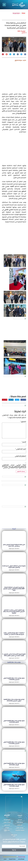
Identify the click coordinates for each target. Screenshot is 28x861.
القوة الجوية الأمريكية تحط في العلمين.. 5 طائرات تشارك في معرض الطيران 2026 (14, 655)
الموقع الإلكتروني (20, 456)
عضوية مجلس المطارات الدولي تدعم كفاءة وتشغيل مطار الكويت (14, 566)
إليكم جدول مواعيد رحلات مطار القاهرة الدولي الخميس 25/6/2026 (14, 700)
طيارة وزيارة (16, 13)
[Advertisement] (14, 77)
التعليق (23, 421)
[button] (4, 4)
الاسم (24, 442)
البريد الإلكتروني (20, 449)
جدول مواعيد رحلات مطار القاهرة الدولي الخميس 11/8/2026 (14, 679)
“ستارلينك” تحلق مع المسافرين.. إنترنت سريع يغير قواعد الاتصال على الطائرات (14, 633)
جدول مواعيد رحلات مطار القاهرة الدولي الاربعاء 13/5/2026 (14, 785)
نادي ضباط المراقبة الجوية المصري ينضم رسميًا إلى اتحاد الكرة (14, 545)
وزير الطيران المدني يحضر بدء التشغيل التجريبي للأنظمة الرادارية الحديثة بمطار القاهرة (14, 611)
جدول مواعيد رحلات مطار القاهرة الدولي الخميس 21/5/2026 (14, 743)
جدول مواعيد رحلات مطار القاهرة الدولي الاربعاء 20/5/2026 (14, 764)
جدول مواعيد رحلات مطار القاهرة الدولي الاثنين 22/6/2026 (14, 721)
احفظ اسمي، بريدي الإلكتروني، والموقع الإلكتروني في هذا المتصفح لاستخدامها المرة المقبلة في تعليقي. (14, 466)
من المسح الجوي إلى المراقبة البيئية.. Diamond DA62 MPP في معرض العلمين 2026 (14, 588)
